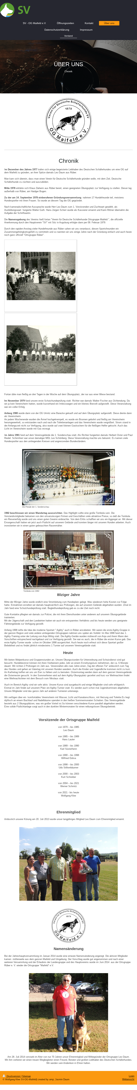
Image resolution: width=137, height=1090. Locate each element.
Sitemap (26, 1076)
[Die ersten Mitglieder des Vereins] (40, 349)
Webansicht (128, 1079)
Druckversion (13, 1076)
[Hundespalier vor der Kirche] (40, 276)
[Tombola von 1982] (68, 559)
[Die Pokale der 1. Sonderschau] (68, 477)
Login (131, 1076)
